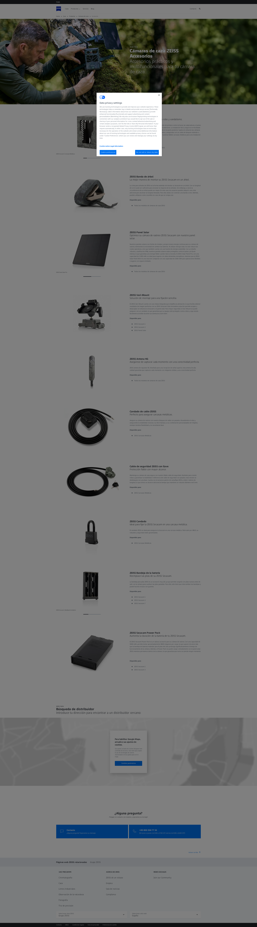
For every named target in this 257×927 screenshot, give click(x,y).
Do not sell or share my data (147, 152)
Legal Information (116, 146)
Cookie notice (105, 146)
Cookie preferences (108, 152)
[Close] (159, 95)
